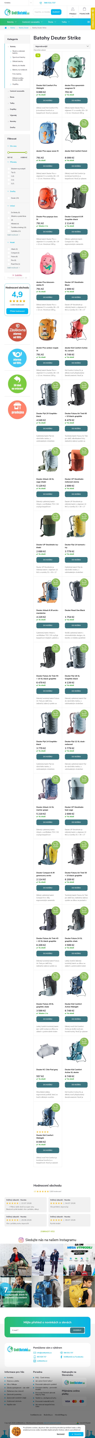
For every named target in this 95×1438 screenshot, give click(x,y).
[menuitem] (12, 22)
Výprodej (13, 115)
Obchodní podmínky (14, 1394)
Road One (15, 264)
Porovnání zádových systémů (46, 1384)
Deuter (14, 198)
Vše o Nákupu (12, 1384)
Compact (15, 253)
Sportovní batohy (19, 57)
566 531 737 (68, 1353)
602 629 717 (41, 1357)
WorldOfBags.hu (61, 1415)
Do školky (15, 213)
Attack (14, 249)
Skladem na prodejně (18, 169)
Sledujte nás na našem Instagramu (50, 1240)
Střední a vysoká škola (18, 218)
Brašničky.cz (48, 1415)
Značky (12, 127)
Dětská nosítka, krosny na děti (18, 79)
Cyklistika (15, 231)
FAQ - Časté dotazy (42, 1378)
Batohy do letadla (19, 65)
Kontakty (7, 3)
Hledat (56, 12)
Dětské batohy (18, 61)
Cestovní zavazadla (17, 91)
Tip (13, 172)
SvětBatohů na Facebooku (73, 1357)
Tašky (12, 103)
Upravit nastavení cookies (52, 1423)
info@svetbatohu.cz (44, 1353)
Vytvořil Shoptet (85, 1423)
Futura (14, 257)
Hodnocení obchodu (47, 1185)
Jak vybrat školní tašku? (43, 1381)
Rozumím (77, 1434)
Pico (13, 260)
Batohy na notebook (20, 70)
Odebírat (77, 1330)
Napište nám (11, 1405)
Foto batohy (17, 74)
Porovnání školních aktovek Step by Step (45, 1394)
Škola (12, 97)
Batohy (13, 46)
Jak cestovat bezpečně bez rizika (45, 1405)
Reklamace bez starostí (15, 1391)
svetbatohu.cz (42, 1361)
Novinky (13, 121)
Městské (14, 224)
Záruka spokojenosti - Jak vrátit (18, 1388)
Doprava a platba (13, 1381)
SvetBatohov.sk (35, 1415)
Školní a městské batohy (19, 52)
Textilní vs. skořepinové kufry (45, 1398)
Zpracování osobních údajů (16, 1398)
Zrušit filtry (18, 275)
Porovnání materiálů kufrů (44, 1401)
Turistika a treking (18, 227)
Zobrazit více (48, 1231)
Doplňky (15, 84)
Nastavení (61, 1434)
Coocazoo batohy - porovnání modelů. (46, 1388)
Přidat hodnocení (17, 311)
